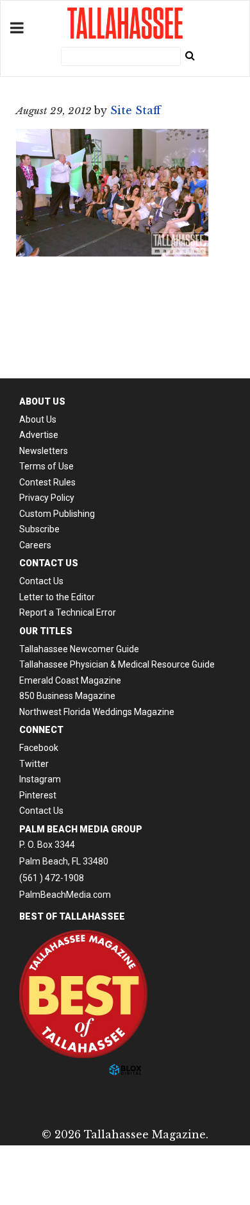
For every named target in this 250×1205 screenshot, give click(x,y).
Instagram (40, 779)
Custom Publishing (57, 514)
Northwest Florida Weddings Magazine (96, 712)
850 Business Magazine (67, 696)
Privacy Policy (46, 498)
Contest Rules (47, 482)
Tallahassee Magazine (125, 23)
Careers (35, 545)
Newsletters (43, 451)
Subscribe (39, 529)
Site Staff (135, 110)
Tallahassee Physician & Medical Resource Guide (117, 664)
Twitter (34, 764)
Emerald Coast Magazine (70, 680)
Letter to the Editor (57, 597)
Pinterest (37, 795)
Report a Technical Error (67, 612)
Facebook (38, 748)
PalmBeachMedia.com (65, 894)
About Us (37, 419)
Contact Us (41, 581)
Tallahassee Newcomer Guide (79, 649)
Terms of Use (46, 466)
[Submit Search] (190, 55)
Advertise (38, 435)
